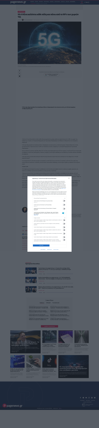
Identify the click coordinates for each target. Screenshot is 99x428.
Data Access (49, 249)
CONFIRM (41, 245)
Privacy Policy (56, 249)
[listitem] (49, 198)
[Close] (69, 178)
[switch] (63, 201)
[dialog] (49, 214)
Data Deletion (43, 249)
